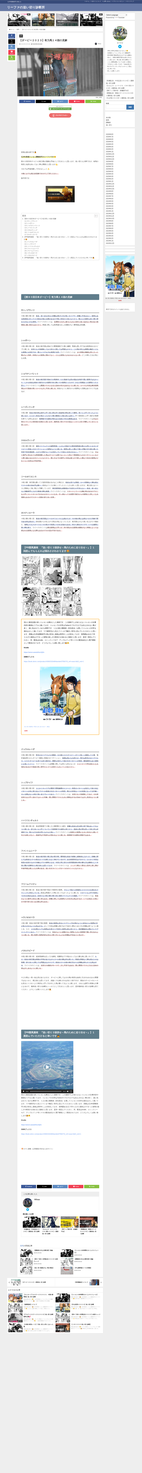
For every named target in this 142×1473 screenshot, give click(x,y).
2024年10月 (110, 189)
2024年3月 (109, 206)
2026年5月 (109, 141)
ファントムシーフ (33, 248)
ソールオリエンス (33, 232)
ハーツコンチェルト (33, 246)
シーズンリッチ (32, 227)
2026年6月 (109, 139)
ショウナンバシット (33, 225)
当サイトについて (96, 1)
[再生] (24, 1091)
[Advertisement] (40, 135)
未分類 (108, 117)
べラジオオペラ (32, 253)
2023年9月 (109, 221)
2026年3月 (109, 146)
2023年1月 (109, 240)
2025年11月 (110, 156)
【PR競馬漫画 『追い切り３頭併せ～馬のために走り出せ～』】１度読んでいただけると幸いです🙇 (59, 257)
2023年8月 (109, 223)
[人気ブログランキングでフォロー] (60, 108)
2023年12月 (110, 213)
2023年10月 (110, 218)
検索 (107, 103)
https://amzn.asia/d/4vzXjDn (34, 652)
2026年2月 (109, 149)
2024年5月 (109, 201)
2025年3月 (109, 176)
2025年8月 (109, 164)
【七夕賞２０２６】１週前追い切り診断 (120, 98)
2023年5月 (109, 231)
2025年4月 (109, 174)
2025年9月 (109, 161)
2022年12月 (110, 243)
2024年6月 (109, 198)
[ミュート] (68, 1091)
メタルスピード (32, 255)
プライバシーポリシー (119, 1)
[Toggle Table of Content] (95, 215)
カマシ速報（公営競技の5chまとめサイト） (38, 1149)
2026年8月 (109, 134)
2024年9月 (109, 191)
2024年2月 (109, 208)
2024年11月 (110, 186)
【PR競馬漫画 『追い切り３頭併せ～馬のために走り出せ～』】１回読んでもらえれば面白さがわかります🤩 (60, 238)
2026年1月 (109, 151)
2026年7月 (109, 136)
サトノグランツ (32, 221)
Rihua (99, 43)
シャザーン (30, 223)
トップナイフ (31, 244)
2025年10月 (110, 159)
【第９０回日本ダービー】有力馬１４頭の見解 (40, 218)
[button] (47, 1067)
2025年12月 (110, 154)
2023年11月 (110, 216)
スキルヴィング (32, 230)
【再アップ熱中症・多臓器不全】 (117, 90)
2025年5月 (109, 171)
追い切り (109, 125)
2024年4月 (109, 203)
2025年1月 (109, 181)
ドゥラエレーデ (32, 241)
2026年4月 (109, 144)
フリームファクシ (33, 250)
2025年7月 (109, 166)
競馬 (21, 35)
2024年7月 (109, 196)
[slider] (45, 1091)
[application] (47, 1067)
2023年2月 (109, 238)
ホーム (87, 1)
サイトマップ (130, 1)
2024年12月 (110, 184)
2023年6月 (109, 228)
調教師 (108, 122)
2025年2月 (109, 179)
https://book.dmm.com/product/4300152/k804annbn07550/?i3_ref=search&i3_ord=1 (54, 661)
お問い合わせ (107, 1)
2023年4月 (109, 233)
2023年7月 (109, 226)
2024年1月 (109, 211)
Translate (121, 17)
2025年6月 (109, 169)
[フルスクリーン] (71, 1091)
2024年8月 (109, 193)
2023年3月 (109, 236)
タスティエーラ (32, 234)
